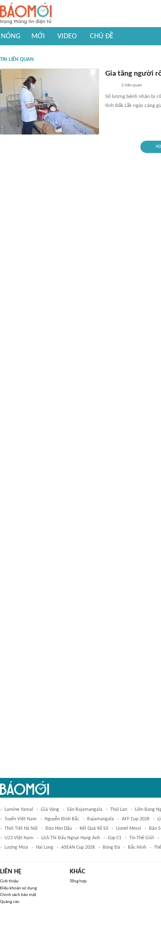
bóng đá (111, 847)
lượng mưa (16, 847)
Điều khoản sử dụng (18, 888)
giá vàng (50, 809)
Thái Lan (118, 809)
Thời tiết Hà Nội (21, 828)
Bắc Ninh (137, 847)
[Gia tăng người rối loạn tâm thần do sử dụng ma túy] (49, 102)
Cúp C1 (114, 837)
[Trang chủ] (26, 13)
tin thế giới (141, 837)
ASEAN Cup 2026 (78, 847)
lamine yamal (19, 809)
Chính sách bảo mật (18, 895)
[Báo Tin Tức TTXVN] (110, 86)
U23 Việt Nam (19, 837)
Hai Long (44, 847)
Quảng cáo (9, 902)
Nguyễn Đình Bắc (62, 819)
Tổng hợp (78, 881)
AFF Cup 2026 (135, 819)
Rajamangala (100, 819)
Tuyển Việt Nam (21, 819)
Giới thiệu (9, 881)
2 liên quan (131, 85)
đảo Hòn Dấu (58, 828)
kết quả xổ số (94, 828)
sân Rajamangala (84, 809)
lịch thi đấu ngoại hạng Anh (70, 837)
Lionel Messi (128, 828)
